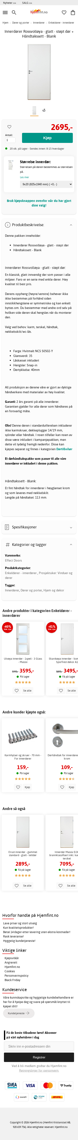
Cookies (10, 971)
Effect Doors (13, 560)
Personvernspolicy (16, 976)
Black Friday (12, 980)
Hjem (5, 22)
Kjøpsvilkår (12, 958)
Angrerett (11, 962)
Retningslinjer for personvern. (39, 1070)
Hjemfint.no (12, 967)
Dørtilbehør (64, 449)
